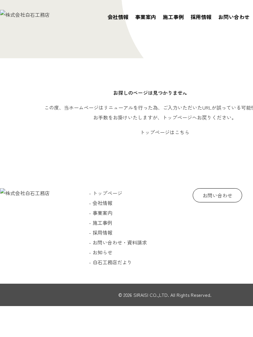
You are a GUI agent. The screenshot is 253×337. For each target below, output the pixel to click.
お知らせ (102, 252)
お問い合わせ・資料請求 (120, 242)
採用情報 (200, 17)
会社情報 (117, 17)
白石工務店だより (112, 262)
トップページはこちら (164, 132)
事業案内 (145, 17)
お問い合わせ (234, 17)
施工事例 (173, 17)
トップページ (107, 193)
